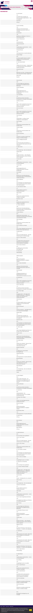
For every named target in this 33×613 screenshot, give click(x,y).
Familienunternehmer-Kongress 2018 (5, 3)
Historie (4, 606)
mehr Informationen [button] (4, 611)
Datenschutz (11, 606)
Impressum (7, 606)
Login (1, 606)
